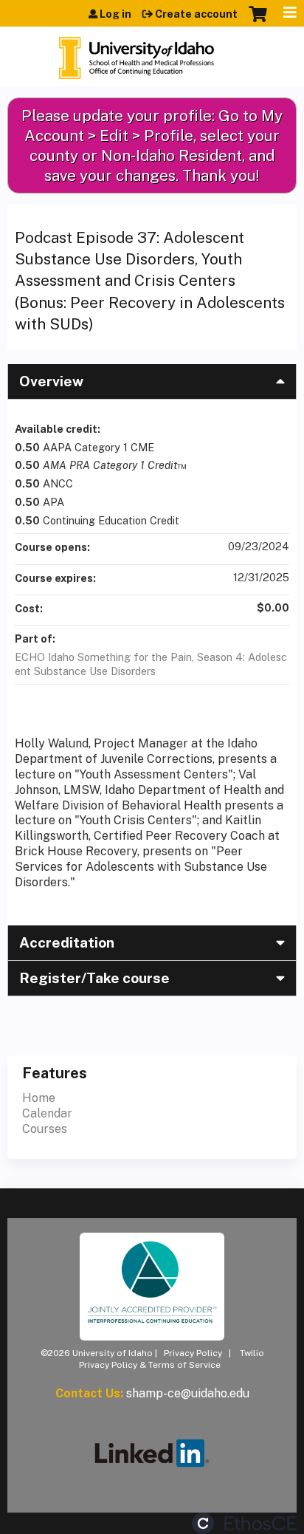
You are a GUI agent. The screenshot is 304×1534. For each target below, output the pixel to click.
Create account (196, 14)
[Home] (136, 53)
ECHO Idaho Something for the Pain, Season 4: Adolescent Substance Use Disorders (151, 664)
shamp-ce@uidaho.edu (187, 1393)
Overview (51, 381)
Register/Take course (94, 978)
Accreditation (66, 942)
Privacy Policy (193, 1353)
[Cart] (258, 21)
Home (38, 1098)
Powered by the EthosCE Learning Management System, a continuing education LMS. (244, 1523)
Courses (44, 1129)
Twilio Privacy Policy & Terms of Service (171, 1359)
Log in (115, 14)
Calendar (47, 1113)
